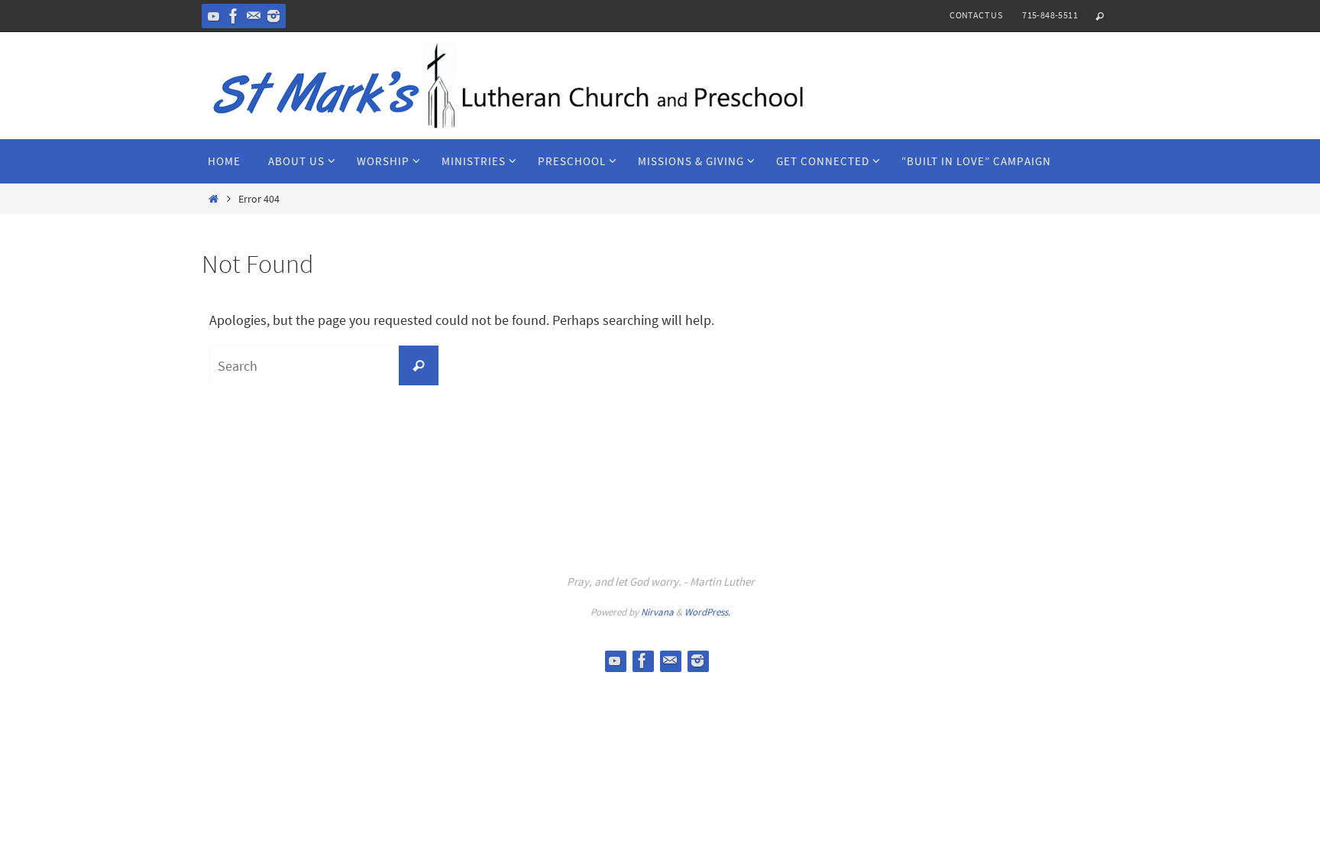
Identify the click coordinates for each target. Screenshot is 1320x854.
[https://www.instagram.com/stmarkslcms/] (273, 16)
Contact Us (976, 15)
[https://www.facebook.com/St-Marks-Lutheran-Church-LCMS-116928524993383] (234, 16)
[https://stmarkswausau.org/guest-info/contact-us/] (253, 16)
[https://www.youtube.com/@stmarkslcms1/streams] (214, 16)
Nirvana (657, 612)
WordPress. (707, 612)
